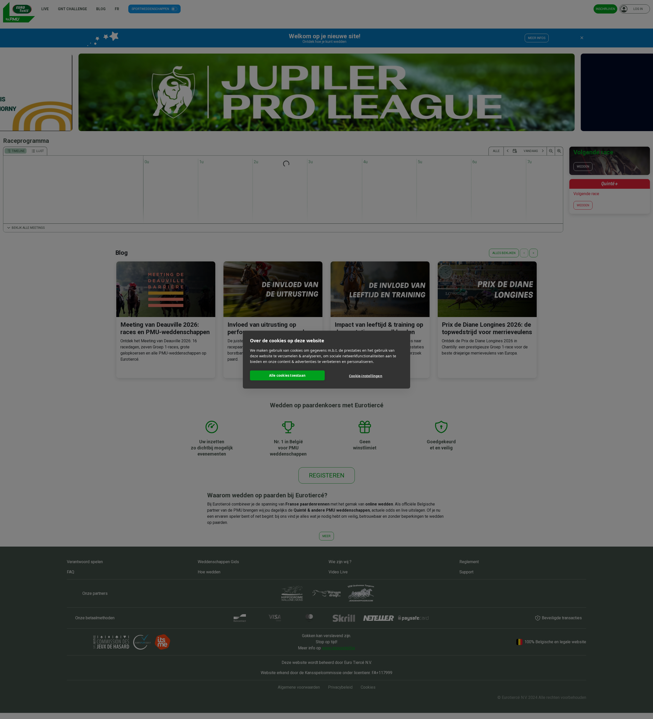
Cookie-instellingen (365, 376)
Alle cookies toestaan (287, 375)
